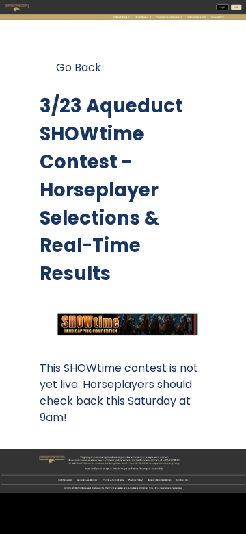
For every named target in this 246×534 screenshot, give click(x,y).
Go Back (78, 67)
